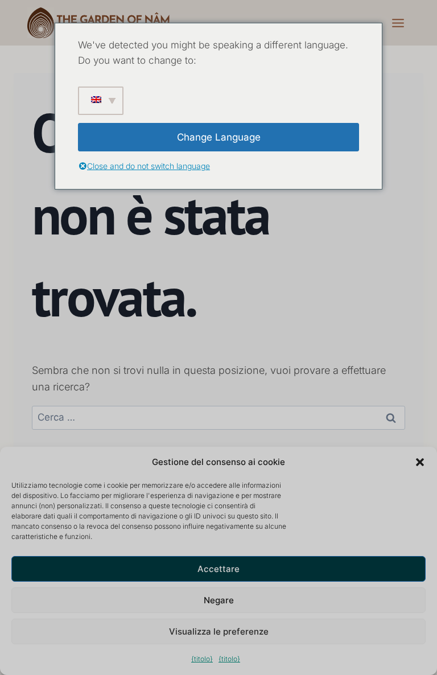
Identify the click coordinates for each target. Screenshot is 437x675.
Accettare (218, 568)
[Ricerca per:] (218, 417)
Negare (219, 600)
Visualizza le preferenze (219, 631)
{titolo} (202, 659)
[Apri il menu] (398, 23)
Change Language (219, 137)
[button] (420, 462)
